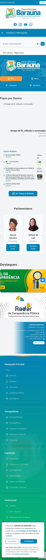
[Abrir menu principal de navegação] (2, 33)
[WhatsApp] (30, 24)
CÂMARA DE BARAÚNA (7, 2)
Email (43, 3)
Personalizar (12, 541)
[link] (11, 78)
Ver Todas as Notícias (24, 193)
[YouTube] (25, 24)
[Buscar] (43, 44)
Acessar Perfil (13, 247)
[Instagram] (20, 24)
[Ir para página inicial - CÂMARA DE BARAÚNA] (23, 13)
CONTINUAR (28, 541)
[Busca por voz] (38, 44)
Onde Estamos (39, 342)
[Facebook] (15, 24)
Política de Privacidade (29, 531)
